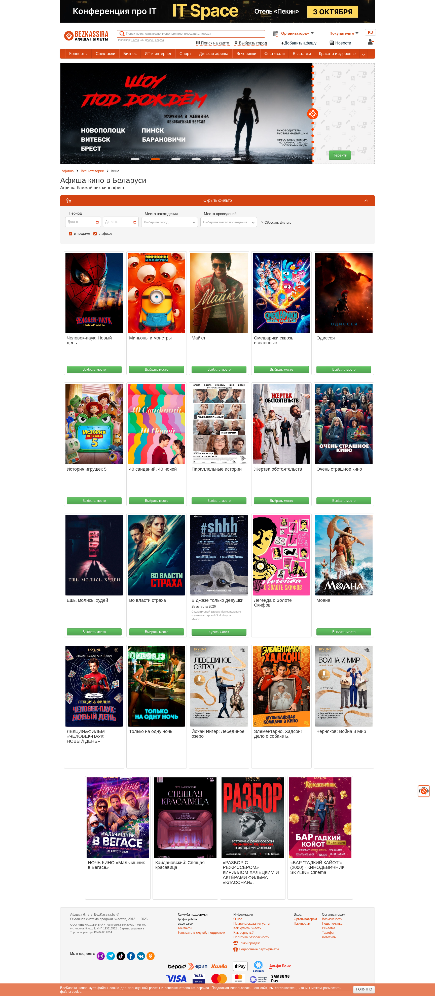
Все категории (92, 171)
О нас (237, 919)
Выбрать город (252, 43)
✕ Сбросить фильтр (276, 222)
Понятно (364, 989)
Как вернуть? (243, 932)
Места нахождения (161, 214)
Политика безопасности (251, 937)
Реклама (328, 928)
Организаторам (295, 33)
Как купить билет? (247, 928)
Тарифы (328, 932)
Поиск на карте (215, 43)
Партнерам (302, 923)
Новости (342, 43)
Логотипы (329, 937)
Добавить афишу (300, 43)
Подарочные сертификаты (259, 949)
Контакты (185, 928)
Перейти (340, 155)
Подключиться (333, 923)
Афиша (68, 171)
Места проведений (220, 214)
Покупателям (342, 33)
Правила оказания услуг (252, 923)
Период (75, 213)
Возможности (332, 919)
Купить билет (219, 632)
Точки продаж (249, 943)
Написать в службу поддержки (201, 932)
